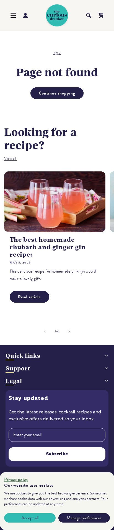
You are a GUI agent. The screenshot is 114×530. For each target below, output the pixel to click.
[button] (13, 15)
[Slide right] (69, 331)
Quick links (23, 355)
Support (18, 368)
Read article (29, 297)
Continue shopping (57, 93)
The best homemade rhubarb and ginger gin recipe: (48, 247)
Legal (14, 381)
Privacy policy (16, 479)
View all (10, 158)
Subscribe (57, 454)
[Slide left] (45, 331)
